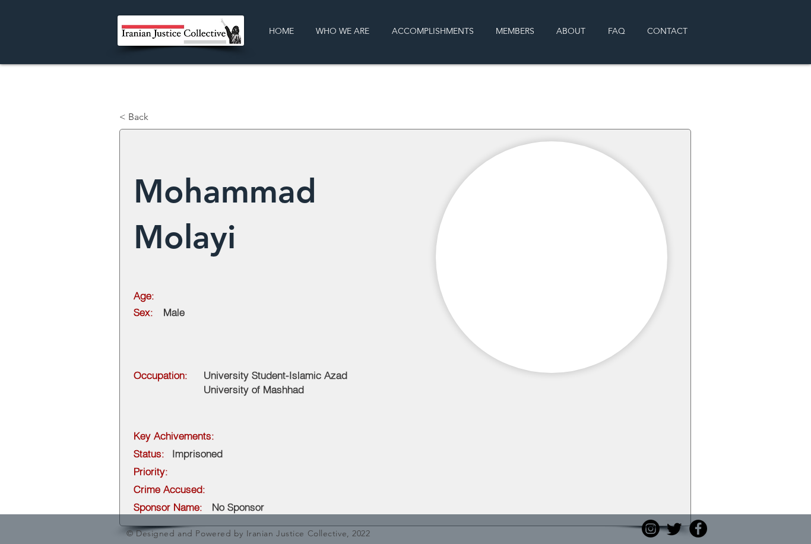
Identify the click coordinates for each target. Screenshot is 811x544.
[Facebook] (698, 528)
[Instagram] (651, 528)
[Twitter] (674, 528)
